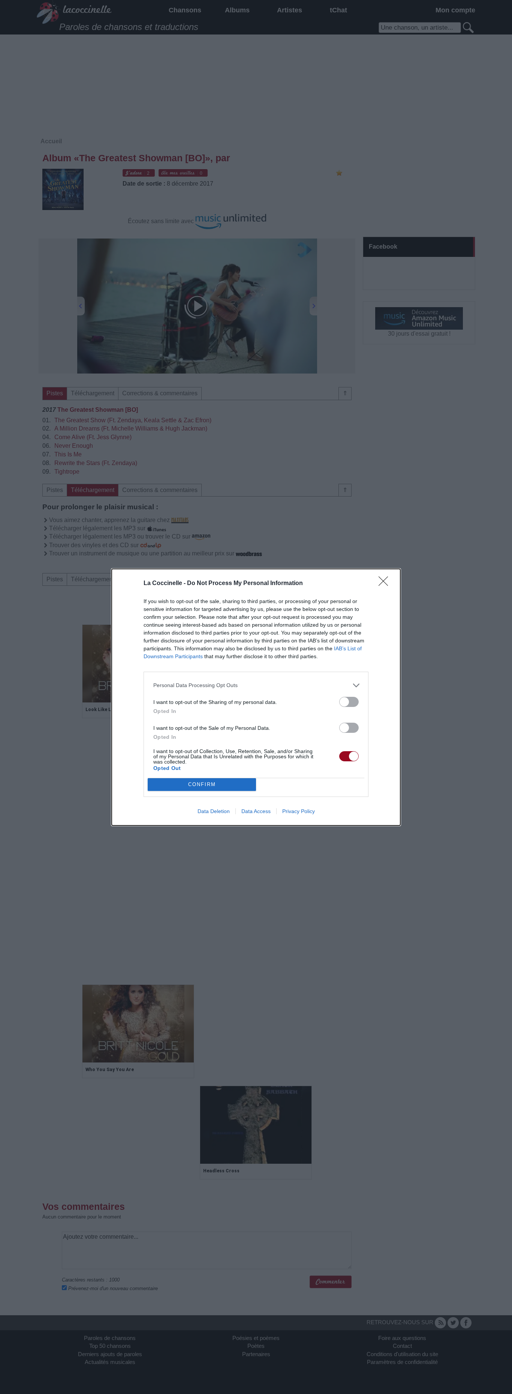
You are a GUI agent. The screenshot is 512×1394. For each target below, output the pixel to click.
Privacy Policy (298, 811)
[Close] (386, 583)
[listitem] (256, 685)
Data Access (256, 811)
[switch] (349, 702)
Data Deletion (214, 811)
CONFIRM (202, 784)
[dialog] (256, 697)
